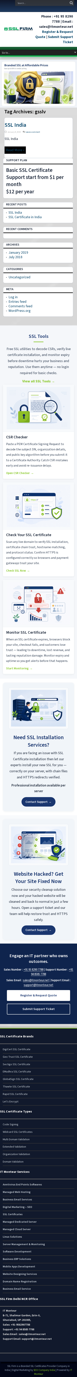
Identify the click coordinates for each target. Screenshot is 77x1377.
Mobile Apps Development (19, 1267)
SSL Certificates (13, 1214)
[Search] (71, 3)
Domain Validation (13, 1162)
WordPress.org (19, 310)
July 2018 (15, 257)
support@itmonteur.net (38, 985)
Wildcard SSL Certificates (18, 1132)
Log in (13, 297)
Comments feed (20, 306)
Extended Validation (14, 1147)
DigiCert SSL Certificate (16, 1049)
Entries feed (17, 301)
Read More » (15, 150)
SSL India (15, 125)
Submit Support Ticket (39, 1009)
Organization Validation (16, 1154)
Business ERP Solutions (17, 1259)
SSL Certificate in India (25, 217)
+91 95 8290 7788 (33, 970)
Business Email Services (17, 1200)
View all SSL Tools (38, 381)
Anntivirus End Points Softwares (22, 1185)
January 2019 (18, 252)
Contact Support (38, 802)
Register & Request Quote (38, 995)
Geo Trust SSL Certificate (18, 1057)
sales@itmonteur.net (36, 980)
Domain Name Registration (20, 1282)
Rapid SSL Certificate (15, 1094)
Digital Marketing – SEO (17, 1207)
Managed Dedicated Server (20, 1222)
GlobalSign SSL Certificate (18, 1079)
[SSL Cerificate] (18, 29)
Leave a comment (33, 132)
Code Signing (10, 1124)
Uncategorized (19, 277)
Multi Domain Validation (16, 1139)
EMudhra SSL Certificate (17, 1072)
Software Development (17, 1252)
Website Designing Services (20, 1274)
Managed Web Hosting (16, 1192)
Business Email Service (17, 1289)
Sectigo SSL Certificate (16, 1064)
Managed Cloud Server (17, 1229)
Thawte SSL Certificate (16, 1087)
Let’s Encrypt (10, 1102)
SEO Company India (44, 1370)
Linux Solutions (12, 1237)
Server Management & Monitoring (24, 1244)
